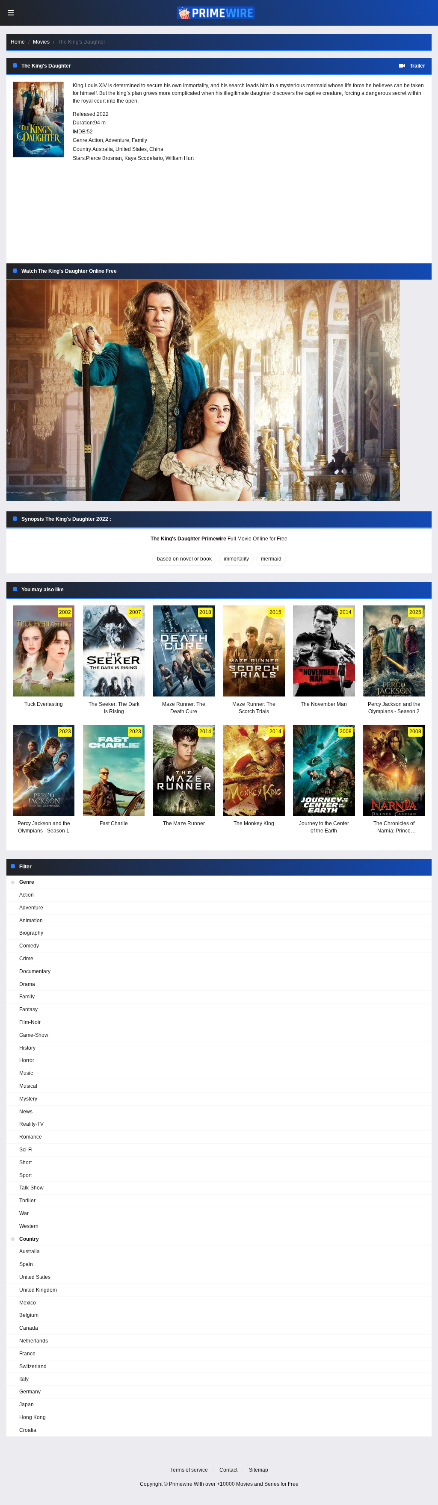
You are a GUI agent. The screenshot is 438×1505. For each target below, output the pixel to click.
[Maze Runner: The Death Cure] (184, 650)
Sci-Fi (26, 1150)
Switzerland (33, 1366)
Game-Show (33, 1035)
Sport (25, 1175)
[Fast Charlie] (114, 770)
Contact (228, 1470)
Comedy (29, 946)
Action (96, 140)
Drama (27, 984)
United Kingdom (38, 1290)
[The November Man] (324, 650)
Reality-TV (31, 1124)
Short (25, 1163)
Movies (41, 42)
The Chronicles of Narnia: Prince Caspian (393, 830)
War (24, 1213)
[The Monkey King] (254, 770)
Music (26, 1073)
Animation (31, 921)
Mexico (27, 1303)
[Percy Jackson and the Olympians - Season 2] (394, 650)
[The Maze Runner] (184, 770)
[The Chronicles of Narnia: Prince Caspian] (394, 770)
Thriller (27, 1201)
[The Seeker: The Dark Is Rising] (114, 650)
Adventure (117, 140)
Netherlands (33, 1341)
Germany (30, 1392)
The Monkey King (254, 823)
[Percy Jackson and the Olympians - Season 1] (43, 770)
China (156, 149)
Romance (30, 1137)
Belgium (28, 1315)
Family (139, 140)
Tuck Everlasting (43, 704)
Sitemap (258, 1470)
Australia (102, 149)
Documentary (34, 971)
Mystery (28, 1099)
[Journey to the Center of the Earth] (324, 770)
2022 (103, 114)
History (27, 1048)
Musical (28, 1086)
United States (131, 149)
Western (28, 1226)
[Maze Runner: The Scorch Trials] (254, 650)
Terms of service (189, 1470)
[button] (219, 390)
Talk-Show (31, 1188)
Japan (26, 1405)
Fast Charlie (114, 823)
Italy (24, 1379)
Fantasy (28, 1009)
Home (18, 42)
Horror (26, 1060)
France (27, 1354)
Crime (26, 959)
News (26, 1112)
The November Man (324, 704)
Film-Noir (30, 1022)
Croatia (27, 1430)
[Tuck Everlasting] (43, 650)
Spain (26, 1264)
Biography (31, 933)
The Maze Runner (184, 823)
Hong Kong (32, 1417)
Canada (28, 1328)
